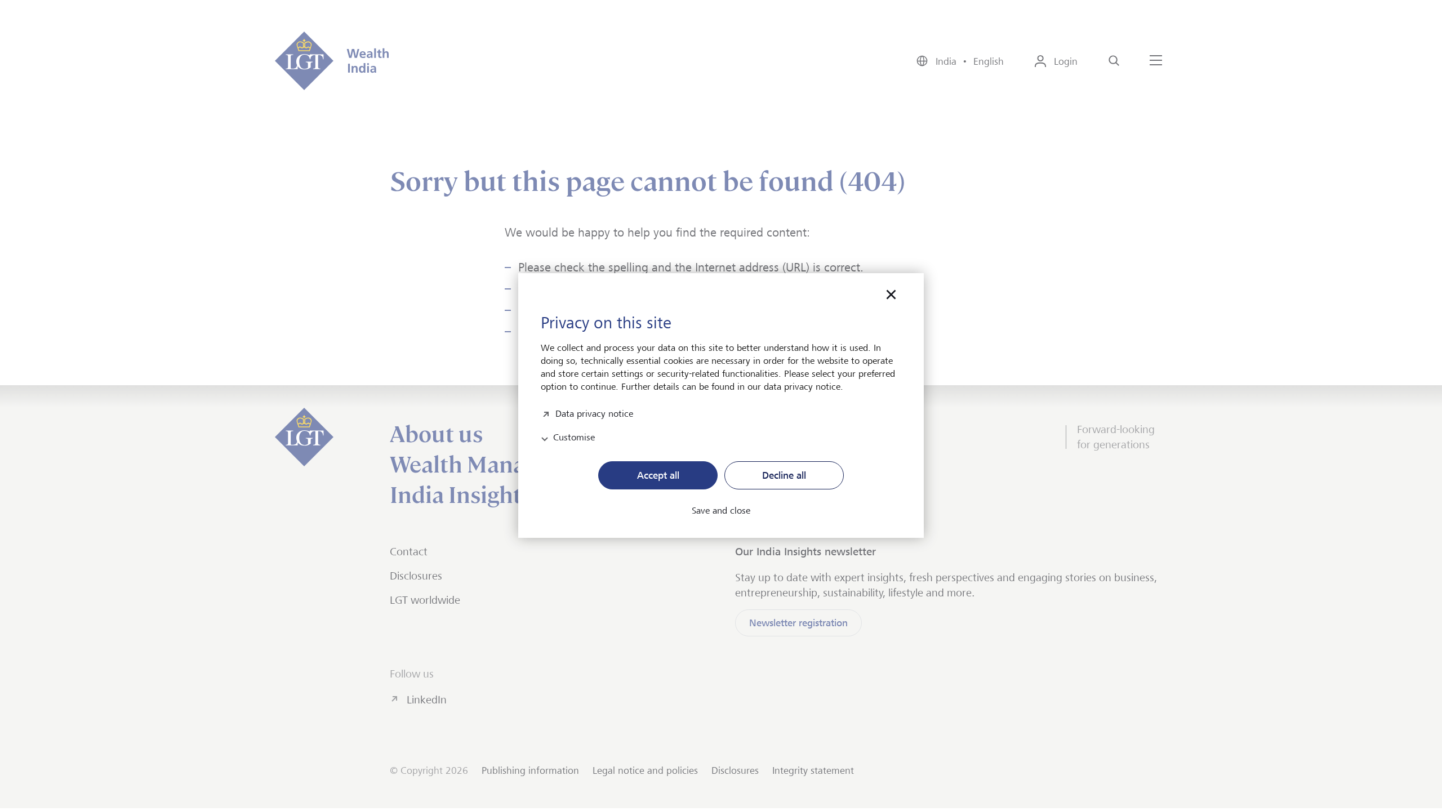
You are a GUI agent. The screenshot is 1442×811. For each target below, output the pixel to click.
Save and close (721, 510)
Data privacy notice (594, 412)
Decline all (784, 475)
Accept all (658, 475)
